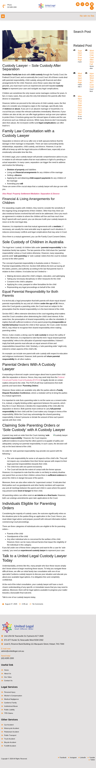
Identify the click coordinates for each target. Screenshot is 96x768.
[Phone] (4, 6)
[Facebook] (78, 4)
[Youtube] (87, 4)
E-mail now (6, 649)
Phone (9, 5)
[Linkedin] (92, 4)
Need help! (5, 656)
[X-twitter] (92, 8)
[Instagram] (82, 4)
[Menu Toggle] (3, 16)
